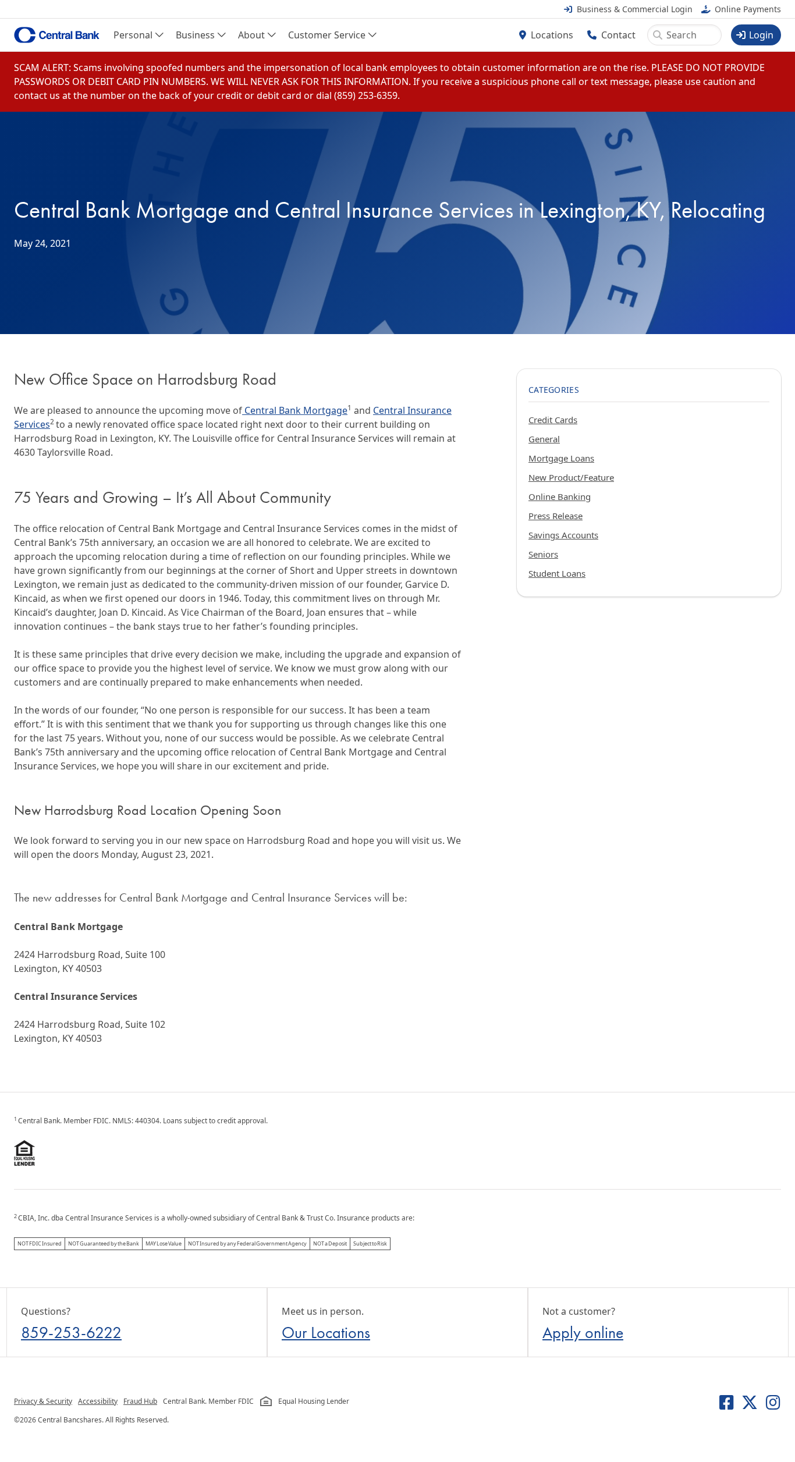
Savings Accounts (563, 535)
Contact (618, 35)
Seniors (543, 554)
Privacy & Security (43, 1401)
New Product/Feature (571, 477)
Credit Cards (552, 419)
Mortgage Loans (561, 458)
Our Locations (326, 1332)
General (544, 439)
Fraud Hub (140, 1401)
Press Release (555, 515)
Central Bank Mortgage (294, 410)
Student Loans (556, 573)
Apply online (582, 1332)
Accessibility (98, 1401)
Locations (552, 35)
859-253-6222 (71, 1332)
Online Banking (559, 496)
